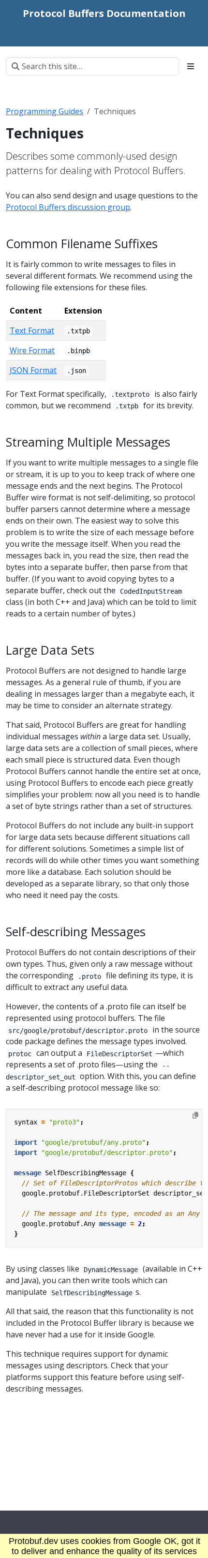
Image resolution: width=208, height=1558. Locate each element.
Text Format (32, 330)
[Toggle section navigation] (190, 66)
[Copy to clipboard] (195, 1115)
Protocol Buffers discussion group (68, 207)
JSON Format (33, 370)
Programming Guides (44, 111)
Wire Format (32, 350)
